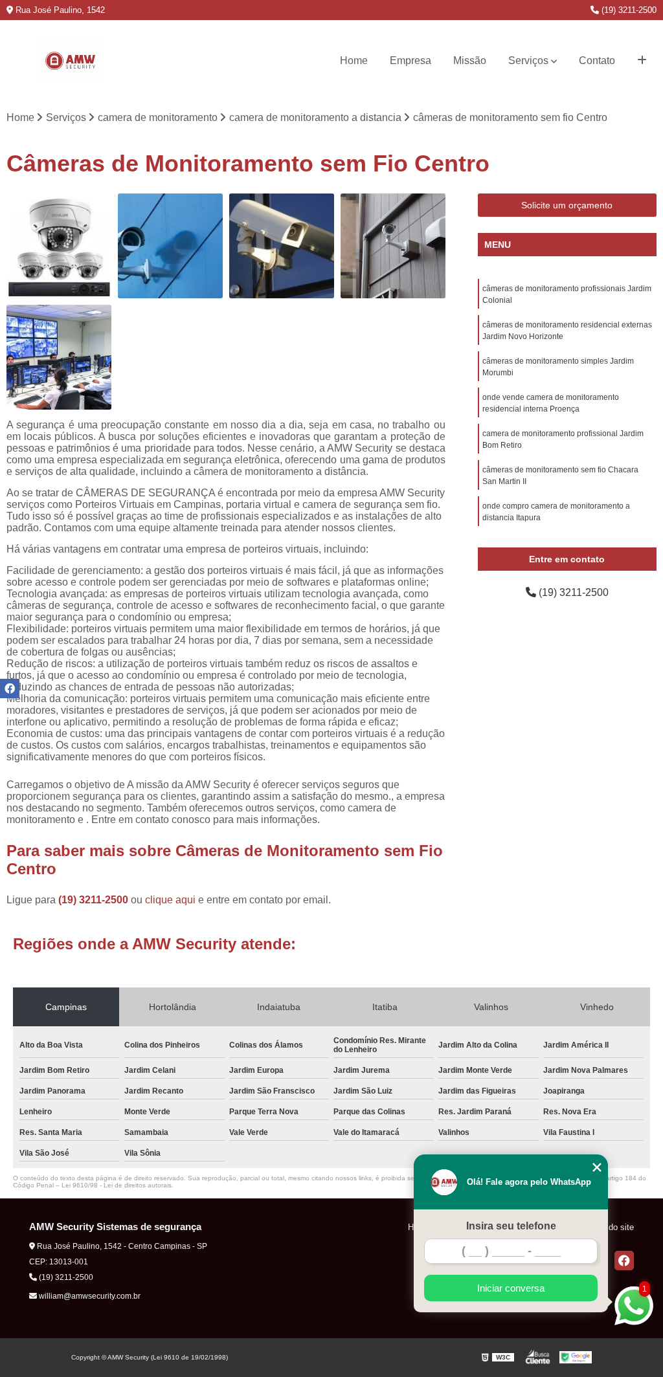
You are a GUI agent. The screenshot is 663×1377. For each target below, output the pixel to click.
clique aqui (170, 899)
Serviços (528, 60)
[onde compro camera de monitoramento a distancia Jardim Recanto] (58, 357)
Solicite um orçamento (566, 205)
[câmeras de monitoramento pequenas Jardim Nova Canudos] (393, 245)
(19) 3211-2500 (628, 10)
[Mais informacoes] (642, 61)
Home (354, 60)
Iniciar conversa (511, 1288)
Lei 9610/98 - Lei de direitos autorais (117, 1185)
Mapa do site (609, 1227)
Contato (597, 60)
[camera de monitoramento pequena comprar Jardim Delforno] (170, 245)
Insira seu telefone (511, 1225)
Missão (469, 60)
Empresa (410, 60)
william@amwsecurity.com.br (88, 1296)
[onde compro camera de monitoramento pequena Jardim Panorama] (281, 245)
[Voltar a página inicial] (70, 60)
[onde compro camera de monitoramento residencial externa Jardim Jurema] (58, 245)
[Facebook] (624, 1260)
